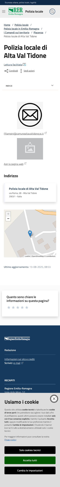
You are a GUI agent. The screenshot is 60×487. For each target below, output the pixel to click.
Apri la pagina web (13, 164)
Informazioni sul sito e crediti (19, 359)
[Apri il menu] (4, 11)
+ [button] (8, 214)
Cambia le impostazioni (30, 470)
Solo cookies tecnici (30, 450)
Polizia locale (21, 25)
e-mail (16, 363)
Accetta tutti (30, 460)
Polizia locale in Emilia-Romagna (21, 29)
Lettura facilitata (13, 64)
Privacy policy (10, 439)
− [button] (8, 219)
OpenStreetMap (38, 256)
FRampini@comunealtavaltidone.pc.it (24, 134)
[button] (52, 11)
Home (7, 25)
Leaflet (27, 256)
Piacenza (38, 32)
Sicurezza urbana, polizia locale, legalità (20, 2)
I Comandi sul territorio (16, 32)
